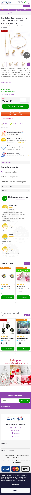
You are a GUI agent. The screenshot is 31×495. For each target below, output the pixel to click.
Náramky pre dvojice (8, 460)
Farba (3, 172)
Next (28, 263)
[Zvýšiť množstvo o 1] (27, 99)
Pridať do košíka (17, 106)
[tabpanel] (8, 283)
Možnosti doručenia (9, 94)
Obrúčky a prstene (21, 458)
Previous (25, 263)
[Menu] (29, 2)
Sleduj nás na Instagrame (16, 363)
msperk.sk (17, 436)
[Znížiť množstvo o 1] (27, 101)
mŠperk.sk (17, 433)
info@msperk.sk (17, 428)
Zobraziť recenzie (20, 199)
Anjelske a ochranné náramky (22, 460)
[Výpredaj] (7, 327)
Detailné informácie (6, 82)
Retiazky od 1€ (11, 458)
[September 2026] (7, 275)
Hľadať (26, 6)
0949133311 (17, 430)
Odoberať (24, 400)
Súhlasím (15, 490)
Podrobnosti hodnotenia (22, 26)
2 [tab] (15, 302)
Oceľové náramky (16, 462)
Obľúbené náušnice (9, 455)
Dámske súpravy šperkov (22, 455)
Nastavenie (15, 485)
